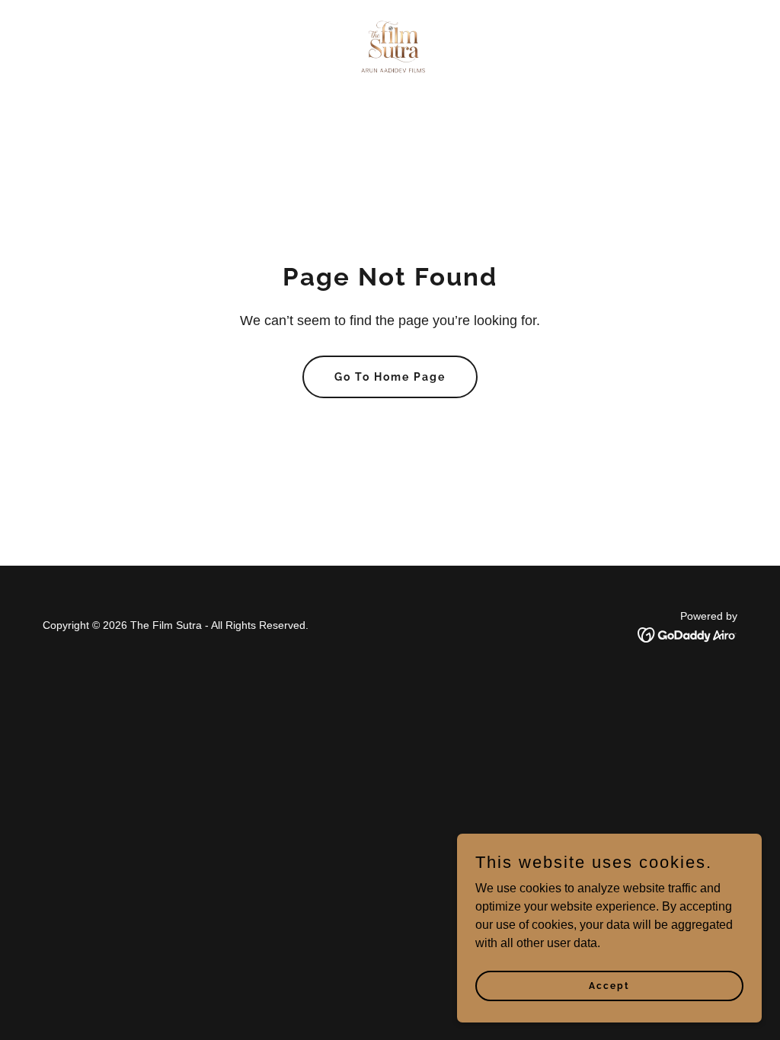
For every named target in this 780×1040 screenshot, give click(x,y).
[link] (389, 46)
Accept (609, 985)
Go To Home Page (390, 377)
